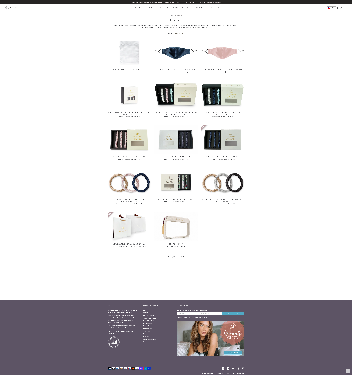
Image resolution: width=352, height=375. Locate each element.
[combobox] (331, 7)
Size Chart (146, 331)
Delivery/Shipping (148, 315)
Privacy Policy (147, 326)
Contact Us (146, 312)
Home (171, 15)
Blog (144, 310)
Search (145, 342)
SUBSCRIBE (233, 313)
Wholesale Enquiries (149, 339)
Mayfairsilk (210, 373)
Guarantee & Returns (149, 318)
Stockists (146, 336)
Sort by (170, 33)
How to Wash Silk (148, 320)
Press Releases (148, 323)
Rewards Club (147, 328)
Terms (145, 334)
